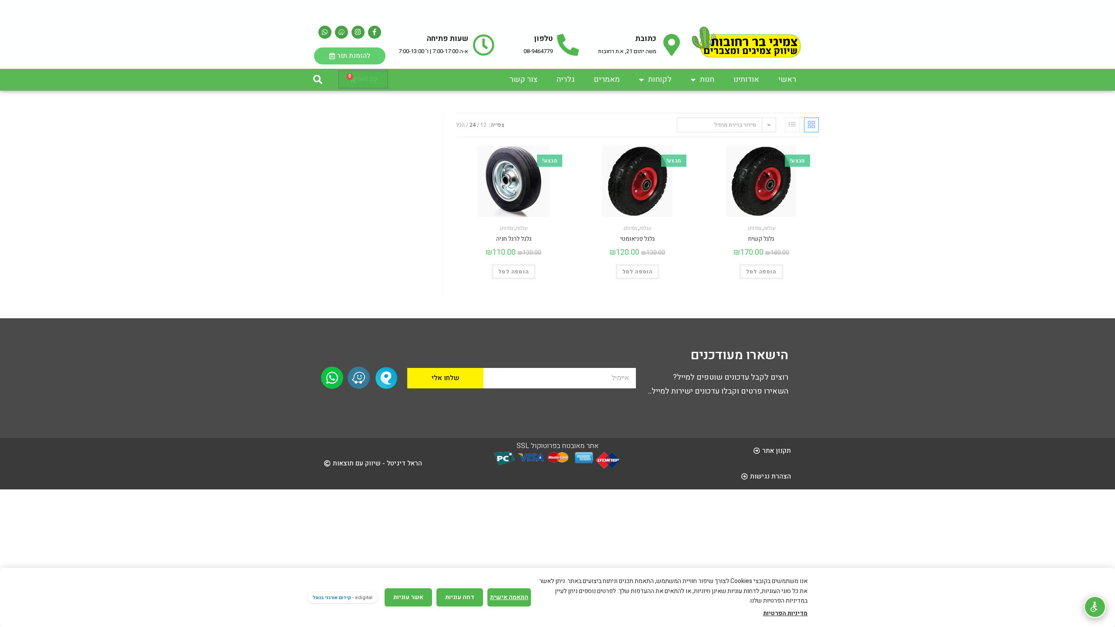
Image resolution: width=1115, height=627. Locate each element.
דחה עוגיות (459, 597)
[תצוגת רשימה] (792, 125)
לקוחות (660, 79)
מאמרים (607, 79)
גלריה (565, 79)
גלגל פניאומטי (637, 238)
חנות (707, 79)
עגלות (521, 228)
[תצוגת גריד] (811, 125)
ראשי (787, 79)
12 (483, 125)
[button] (317, 79)
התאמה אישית (509, 597)
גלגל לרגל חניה (513, 238)
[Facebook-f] (374, 32)
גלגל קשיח (761, 238)
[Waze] (341, 32)
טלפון (543, 38)
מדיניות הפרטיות (785, 613)
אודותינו (746, 79)
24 (473, 125)
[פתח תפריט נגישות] (1095, 607)
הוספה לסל (513, 272)
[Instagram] (358, 32)
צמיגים (506, 228)
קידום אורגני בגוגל (332, 597)
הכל (460, 125)
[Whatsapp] (324, 32)
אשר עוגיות (408, 597)
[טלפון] (568, 45)
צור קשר (523, 79)
